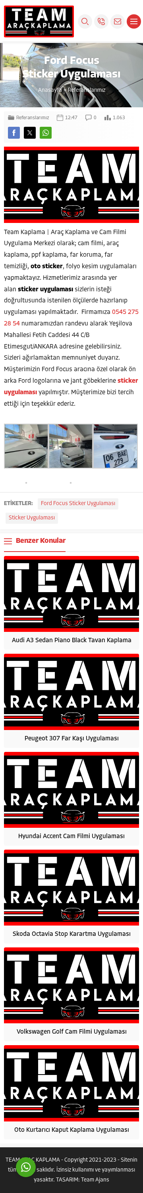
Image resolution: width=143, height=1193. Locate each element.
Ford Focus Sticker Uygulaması (78, 504)
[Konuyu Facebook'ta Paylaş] (14, 133)
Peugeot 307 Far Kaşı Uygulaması (72, 739)
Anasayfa (50, 90)
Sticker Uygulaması (32, 518)
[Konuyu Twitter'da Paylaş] (30, 133)
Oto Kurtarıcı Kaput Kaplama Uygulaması (71, 1130)
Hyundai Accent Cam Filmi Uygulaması (71, 836)
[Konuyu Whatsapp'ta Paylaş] (46, 133)
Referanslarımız (86, 90)
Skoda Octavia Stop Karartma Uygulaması (72, 934)
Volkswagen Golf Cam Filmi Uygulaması (72, 1032)
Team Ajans (95, 1180)
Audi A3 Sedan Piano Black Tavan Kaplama (71, 640)
